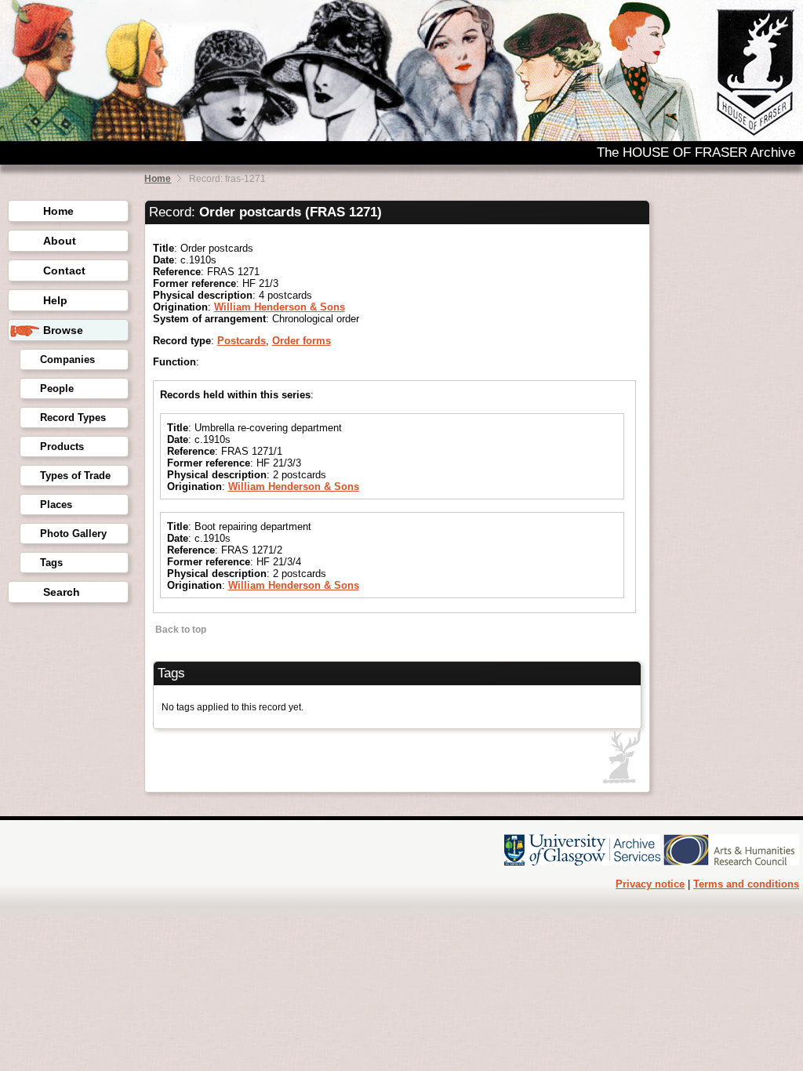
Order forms (301, 341)
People (57, 388)
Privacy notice (650, 884)
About (59, 240)
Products (62, 446)
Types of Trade (75, 475)
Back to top (179, 629)
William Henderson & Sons (279, 307)
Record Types (73, 417)
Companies (67, 359)
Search (61, 592)
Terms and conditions (746, 884)
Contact (64, 270)
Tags (51, 562)
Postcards (241, 341)
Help (55, 300)
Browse (63, 330)
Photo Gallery (73, 533)
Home (157, 178)
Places (56, 504)
